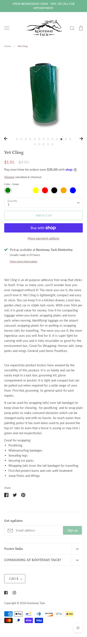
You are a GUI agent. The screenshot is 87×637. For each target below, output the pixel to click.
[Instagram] (14, 592)
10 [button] (57, 139)
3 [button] (26, 139)
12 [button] (66, 139)
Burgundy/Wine (17, 190)
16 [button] (44, 144)
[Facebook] (6, 592)
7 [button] (44, 139)
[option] (43, 93)
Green (7, 190)
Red (45, 190)
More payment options (43, 238)
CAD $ (13, 578)
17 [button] (48, 144)
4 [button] (30, 139)
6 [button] (39, 139)
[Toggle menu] (6, 28)
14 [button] (35, 144)
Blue (72, 190)
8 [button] (48, 139)
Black (54, 190)
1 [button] (17, 139)
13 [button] (70, 139)
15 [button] (39, 144)
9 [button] (52, 139)
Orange (63, 190)
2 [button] (21, 139)
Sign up (72, 530)
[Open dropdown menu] (77, 548)
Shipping (9, 177)
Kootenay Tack (36, 603)
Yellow (35, 190)
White (26, 190)
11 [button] (61, 139)
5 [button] (35, 139)
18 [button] (52, 144)
